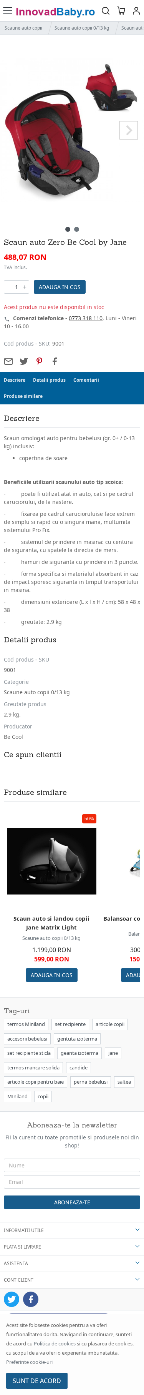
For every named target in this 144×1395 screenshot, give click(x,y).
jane (113, 1052)
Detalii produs (49, 380)
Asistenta (16, 1263)
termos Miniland (26, 1024)
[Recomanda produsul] (8, 361)
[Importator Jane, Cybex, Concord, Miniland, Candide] (56, 10)
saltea (124, 1081)
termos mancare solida (33, 1067)
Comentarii (86, 380)
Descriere (14, 380)
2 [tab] (76, 229)
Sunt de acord (37, 1381)
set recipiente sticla (29, 1052)
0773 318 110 (86, 318)
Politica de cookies (55, 1343)
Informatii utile (24, 1230)
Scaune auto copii (23, 28)
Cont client (18, 1280)
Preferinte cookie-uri (29, 1361)
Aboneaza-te (72, 1202)
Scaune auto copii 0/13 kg (82, 28)
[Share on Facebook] (54, 361)
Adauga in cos (60, 287)
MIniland (17, 1096)
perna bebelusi (91, 1081)
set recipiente (70, 1024)
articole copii (110, 1024)
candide (79, 1067)
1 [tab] (67, 229)
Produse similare (23, 396)
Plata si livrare (22, 1247)
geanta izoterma (79, 1052)
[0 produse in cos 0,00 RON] (121, 10)
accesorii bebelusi (27, 1038)
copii (43, 1096)
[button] (136, 10)
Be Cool (13, 736)
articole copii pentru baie (35, 1081)
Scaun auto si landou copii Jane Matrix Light (51, 922)
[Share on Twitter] (23, 361)
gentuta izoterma (77, 1038)
